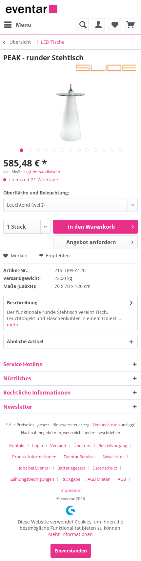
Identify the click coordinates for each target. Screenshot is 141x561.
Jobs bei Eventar (34, 468)
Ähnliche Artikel (25, 341)
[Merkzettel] (114, 24)
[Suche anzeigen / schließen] (82, 24)
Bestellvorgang (112, 445)
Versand (58, 445)
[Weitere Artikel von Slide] (106, 68)
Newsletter (113, 457)
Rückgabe (70, 479)
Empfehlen (57, 255)
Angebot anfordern (91, 242)
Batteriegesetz (71, 468)
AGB (122, 479)
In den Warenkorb (91, 226)
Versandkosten (106, 424)
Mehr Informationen (70, 534)
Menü (23, 24)
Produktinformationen (34, 457)
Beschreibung (22, 302)
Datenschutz (104, 468)
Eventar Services (79, 457)
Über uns (82, 445)
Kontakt (17, 445)
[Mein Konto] (98, 24)
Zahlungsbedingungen (32, 479)
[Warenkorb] (130, 24)
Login (37, 445)
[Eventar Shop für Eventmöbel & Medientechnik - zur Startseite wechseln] (31, 9)
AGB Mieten (99, 479)
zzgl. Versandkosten (42, 171)
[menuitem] (17, 24)
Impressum (70, 490)
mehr (13, 324)
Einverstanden (70, 551)
